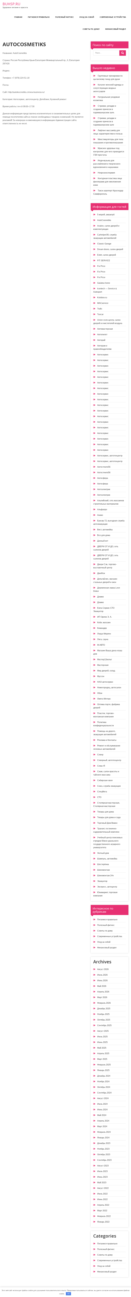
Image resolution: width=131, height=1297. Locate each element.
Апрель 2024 (103, 1121)
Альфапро (102, 509)
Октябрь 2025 (103, 1020)
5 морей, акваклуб (105, 215)
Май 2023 (101, 1182)
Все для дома (103, 535)
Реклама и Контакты (106, 740)
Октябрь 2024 (103, 1087)
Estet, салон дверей (106, 255)
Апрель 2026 (103, 992)
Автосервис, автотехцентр (109, 456)
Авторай (101, 340)
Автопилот (102, 334)
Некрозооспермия (106, 173)
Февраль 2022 (104, 1216)
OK (68, 1294)
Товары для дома (105, 812)
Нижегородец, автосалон (109, 687)
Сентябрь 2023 (104, 1160)
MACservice (102, 303)
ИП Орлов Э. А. (104, 617)
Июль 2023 (102, 1171)
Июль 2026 (102, 975)
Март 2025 (102, 1059)
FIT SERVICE (103, 260)
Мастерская (102, 665)
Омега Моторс (104, 699)
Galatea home (103, 283)
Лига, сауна (102, 639)
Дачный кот (102, 541)
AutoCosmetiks (104, 220)
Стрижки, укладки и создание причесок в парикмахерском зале (104, 121)
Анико (100, 515)
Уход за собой (86, 17)
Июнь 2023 (102, 1177)
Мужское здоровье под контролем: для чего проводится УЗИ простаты (108, 151)
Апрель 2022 (103, 1205)
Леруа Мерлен (104, 634)
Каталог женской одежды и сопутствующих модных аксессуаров (108, 88)
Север (100, 755)
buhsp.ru (11, 3)
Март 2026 (102, 997)
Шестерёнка (103, 864)
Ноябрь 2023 (103, 1149)
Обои (99, 693)
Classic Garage (104, 244)
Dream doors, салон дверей (110, 249)
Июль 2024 (102, 1104)
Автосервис (102, 355)
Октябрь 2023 (103, 1154)
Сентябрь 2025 (104, 1025)
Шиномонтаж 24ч (105, 875)
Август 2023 (103, 1166)
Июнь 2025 (102, 1042)
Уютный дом (103, 853)
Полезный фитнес (64, 17)
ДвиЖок (101, 573)
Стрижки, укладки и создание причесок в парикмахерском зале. (104, 109)
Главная (18, 17)
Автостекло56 (103, 467)
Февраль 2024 (104, 1132)
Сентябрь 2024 (104, 1093)
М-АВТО (101, 645)
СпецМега (102, 792)
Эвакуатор (102, 881)
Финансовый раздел (115, 29)
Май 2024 (101, 1115)
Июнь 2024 (102, 1109)
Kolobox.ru (102, 297)
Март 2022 (102, 1211)
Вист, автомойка (105, 530)
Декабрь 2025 (103, 1008)
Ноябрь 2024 (103, 1081)
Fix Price (101, 266)
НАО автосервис (105, 682)
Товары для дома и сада (109, 817)
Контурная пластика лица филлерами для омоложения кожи (107, 181)
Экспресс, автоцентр (107, 887)
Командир (102, 628)
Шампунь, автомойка (107, 859)
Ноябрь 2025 (103, 1014)
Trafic (99, 309)
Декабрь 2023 (103, 1143)
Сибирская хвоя (105, 780)
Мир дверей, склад (106, 671)
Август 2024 (103, 1098)
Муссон (100, 676)
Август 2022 (103, 1188)
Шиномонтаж (103, 870)
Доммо (100, 597)
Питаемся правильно (39, 17)
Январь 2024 (103, 1138)
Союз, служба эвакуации (109, 786)
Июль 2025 (102, 1037)
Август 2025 (103, 1031)
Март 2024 (102, 1126)
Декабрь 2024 (103, 1076)
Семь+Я (101, 766)
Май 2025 (101, 1048)
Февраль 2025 (104, 1065)
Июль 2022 (102, 1194)
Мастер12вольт (104, 659)
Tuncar (100, 314)
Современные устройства (113, 17)
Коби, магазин (104, 622)
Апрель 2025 (103, 1053)
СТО (99, 797)
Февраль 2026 (104, 1003)
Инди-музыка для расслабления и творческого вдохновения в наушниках (106, 163)
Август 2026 (103, 969)
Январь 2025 (103, 1070)
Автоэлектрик (103, 489)
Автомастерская (105, 329)
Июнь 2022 (102, 1199)
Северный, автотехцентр (109, 760)
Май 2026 (101, 986)
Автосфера (102, 478)
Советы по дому (91, 29)
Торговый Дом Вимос (107, 823)
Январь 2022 (103, 1222)
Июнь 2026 (102, 980)
